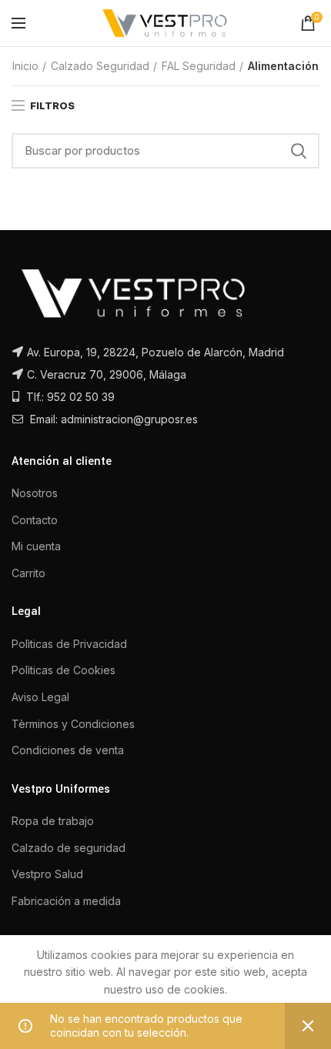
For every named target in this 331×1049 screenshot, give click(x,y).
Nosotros (35, 492)
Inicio (25, 65)
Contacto (35, 519)
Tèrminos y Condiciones (73, 723)
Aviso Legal (40, 696)
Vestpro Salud (47, 873)
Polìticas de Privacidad (69, 643)
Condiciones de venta (68, 750)
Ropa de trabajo (53, 820)
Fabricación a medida (66, 900)
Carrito (28, 573)
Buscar (298, 151)
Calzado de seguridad (68, 847)
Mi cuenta (36, 546)
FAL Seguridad (199, 65)
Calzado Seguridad (100, 65)
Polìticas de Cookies (63, 670)
